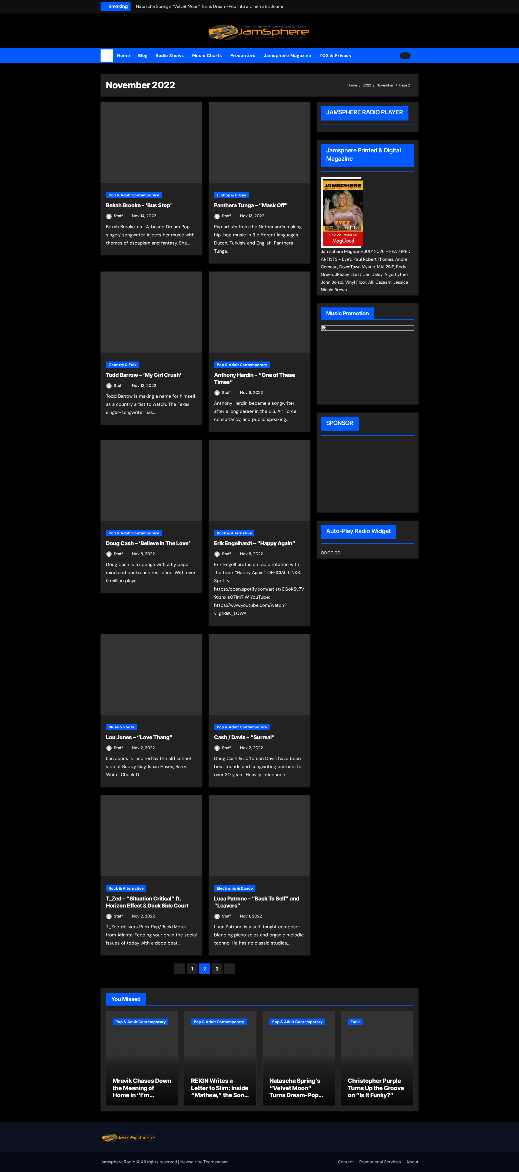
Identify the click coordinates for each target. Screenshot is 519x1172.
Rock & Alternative (234, 533)
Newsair (188, 1162)
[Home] (107, 55)
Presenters (243, 55)
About (412, 1162)
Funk (355, 1021)
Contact (346, 1162)
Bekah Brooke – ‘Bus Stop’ (139, 205)
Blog (143, 55)
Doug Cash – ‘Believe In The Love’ (148, 543)
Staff (119, 216)
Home (123, 55)
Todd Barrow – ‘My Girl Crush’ (144, 375)
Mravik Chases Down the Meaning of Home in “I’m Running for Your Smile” (142, 1095)
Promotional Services (380, 1162)
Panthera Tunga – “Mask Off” (251, 205)
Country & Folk (123, 364)
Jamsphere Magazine (287, 55)
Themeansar (215, 1162)
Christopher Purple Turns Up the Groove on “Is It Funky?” (376, 1088)
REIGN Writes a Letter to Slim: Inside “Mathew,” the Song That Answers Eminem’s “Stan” (219, 1095)
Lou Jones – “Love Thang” (139, 737)
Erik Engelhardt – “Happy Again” (254, 543)
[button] (416, 55)
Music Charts (207, 55)
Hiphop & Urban (231, 195)
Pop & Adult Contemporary (134, 195)
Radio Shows (170, 55)
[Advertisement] (355, 475)
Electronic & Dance (235, 888)
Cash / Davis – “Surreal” (244, 737)
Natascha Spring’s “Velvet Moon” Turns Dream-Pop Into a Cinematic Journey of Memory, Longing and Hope (297, 1098)
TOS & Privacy (336, 55)
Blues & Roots (121, 727)
